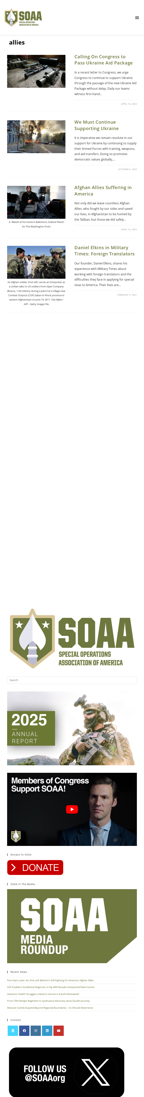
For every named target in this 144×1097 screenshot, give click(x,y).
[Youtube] (58, 1031)
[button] (137, 17)
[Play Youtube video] (72, 809)
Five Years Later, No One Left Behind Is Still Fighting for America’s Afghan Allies (50, 980)
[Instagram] (36, 1031)
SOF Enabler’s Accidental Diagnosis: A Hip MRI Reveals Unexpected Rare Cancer (50, 987)
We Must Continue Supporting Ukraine (96, 125)
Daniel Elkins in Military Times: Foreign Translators (104, 250)
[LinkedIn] (47, 1031)
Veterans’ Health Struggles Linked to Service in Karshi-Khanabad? (43, 994)
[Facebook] (24, 1031)
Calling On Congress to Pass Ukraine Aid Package (103, 59)
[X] (13, 1031)
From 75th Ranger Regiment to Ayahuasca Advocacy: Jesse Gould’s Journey (48, 1000)
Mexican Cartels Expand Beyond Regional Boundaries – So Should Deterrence (50, 1007)
